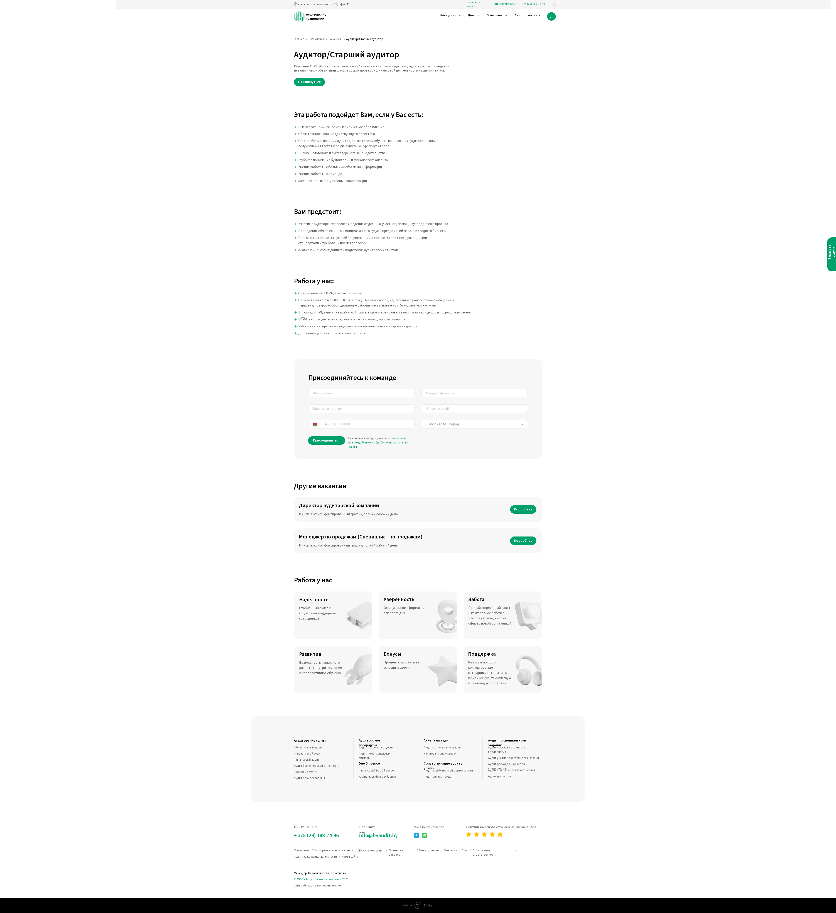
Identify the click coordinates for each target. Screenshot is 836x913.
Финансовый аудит (306, 760)
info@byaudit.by (378, 835)
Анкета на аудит (437, 740)
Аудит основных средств (376, 747)
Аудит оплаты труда (437, 777)
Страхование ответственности (484, 852)
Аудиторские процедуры (369, 743)
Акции (435, 850)
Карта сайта (350, 857)
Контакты (450, 850)
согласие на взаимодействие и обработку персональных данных (378, 442)
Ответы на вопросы (396, 852)
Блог (465, 850)
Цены (422, 850)
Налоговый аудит (305, 772)
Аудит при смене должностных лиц (511, 770)
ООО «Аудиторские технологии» (319, 879)
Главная (299, 39)
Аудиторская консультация (442, 747)
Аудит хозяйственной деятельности (448, 770)
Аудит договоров (500, 776)
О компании (316, 39)
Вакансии (335, 39)
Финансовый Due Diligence (376, 770)
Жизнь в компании (370, 850)
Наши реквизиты (325, 850)
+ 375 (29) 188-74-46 (316, 835)
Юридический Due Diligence (377, 777)
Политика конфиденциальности (315, 857)
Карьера (347, 850)
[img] (554, 4)
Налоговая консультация (440, 753)
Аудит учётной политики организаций (513, 758)
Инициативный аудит (308, 753)
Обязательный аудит (308, 747)
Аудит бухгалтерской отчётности (316, 766)
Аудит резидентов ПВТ (309, 778)
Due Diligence (369, 763)
